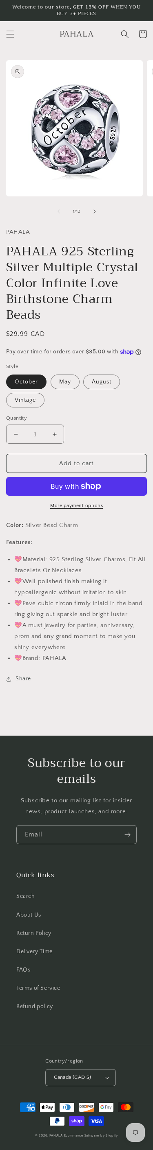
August (101, 382)
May (65, 382)
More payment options (76, 505)
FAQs (23, 970)
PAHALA (56, 1135)
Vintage (25, 400)
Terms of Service (38, 988)
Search (25, 896)
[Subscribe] (127, 834)
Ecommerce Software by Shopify (91, 1135)
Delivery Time (34, 951)
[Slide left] (59, 211)
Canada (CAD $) (72, 1077)
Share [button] (23, 678)
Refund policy (34, 1006)
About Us (28, 915)
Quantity (16, 418)
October (26, 382)
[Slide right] (95, 211)
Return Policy (33, 933)
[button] (10, 34)
